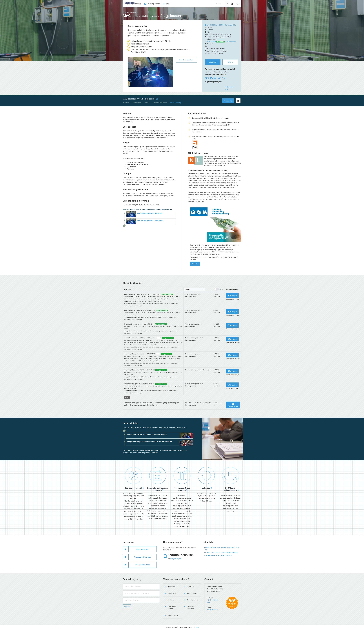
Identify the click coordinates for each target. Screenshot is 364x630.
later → (127, 398)
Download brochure (186, 60)
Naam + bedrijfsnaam (129, 584)
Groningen (171, 600)
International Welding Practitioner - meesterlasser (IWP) (147, 434)
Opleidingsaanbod (152, 4)
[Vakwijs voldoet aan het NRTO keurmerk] (232, 603)
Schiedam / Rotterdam (191, 607)
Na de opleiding (175, 103)
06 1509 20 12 (215, 78)
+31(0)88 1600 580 (181, 555)
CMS (197, 627)
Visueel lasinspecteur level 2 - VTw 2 (218, 555)
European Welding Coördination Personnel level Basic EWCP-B (149, 442)
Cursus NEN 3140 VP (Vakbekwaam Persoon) (221, 552)
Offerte (230, 62)
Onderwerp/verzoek (129, 598)
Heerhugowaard (192, 600)
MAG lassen (133, 12)
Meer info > (195, 264)
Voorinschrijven (233, 405)
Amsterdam (172, 587)
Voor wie (126, 103)
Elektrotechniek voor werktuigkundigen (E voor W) (222, 548)
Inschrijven (213, 62)
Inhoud (147, 103)
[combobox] (194, 289)
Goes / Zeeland (192, 593)
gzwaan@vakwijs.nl (214, 82)
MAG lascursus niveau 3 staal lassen (150, 220)
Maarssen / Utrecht (172, 607)
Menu (166, 4)
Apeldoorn (190, 587)
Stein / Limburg (173, 615)
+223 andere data (231, 41)
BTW (221, 289)
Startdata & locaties (160, 103)
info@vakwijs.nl (175, 559)
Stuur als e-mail (230, 88)
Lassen (125, 12)
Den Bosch (172, 593)
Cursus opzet (136, 103)
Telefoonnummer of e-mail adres (132, 591)
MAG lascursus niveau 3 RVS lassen (150, 213)
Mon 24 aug (211, 41)
